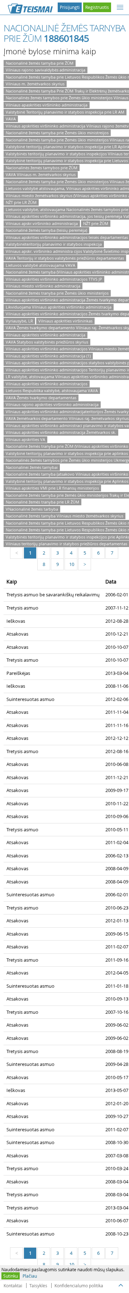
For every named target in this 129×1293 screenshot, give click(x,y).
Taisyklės (38, 1285)
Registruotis (97, 7)
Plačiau (30, 1276)
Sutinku (10, 1276)
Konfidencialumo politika (78, 1285)
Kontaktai (13, 1285)
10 (71, 564)
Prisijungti (70, 7)
